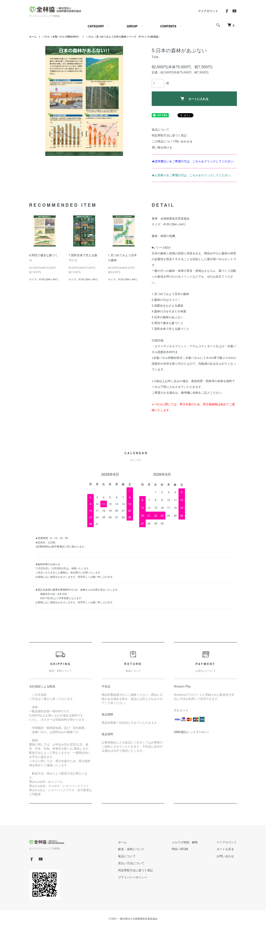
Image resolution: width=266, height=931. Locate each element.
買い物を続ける (162, 147)
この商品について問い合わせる (172, 141)
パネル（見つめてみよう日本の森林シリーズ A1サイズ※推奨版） (123, 36)
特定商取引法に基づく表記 (169, 135)
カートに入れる (198, 99)
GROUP (132, 26)
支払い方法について (131, 863)
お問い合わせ (225, 856)
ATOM (184, 849)
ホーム (33, 36)
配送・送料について (131, 849)
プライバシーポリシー (132, 877)
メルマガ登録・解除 (185, 842)
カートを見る (225, 849)
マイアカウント (208, 11)
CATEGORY (96, 26)
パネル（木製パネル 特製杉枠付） (61, 36)
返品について (160, 129)
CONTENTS (168, 26)
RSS (174, 849)
